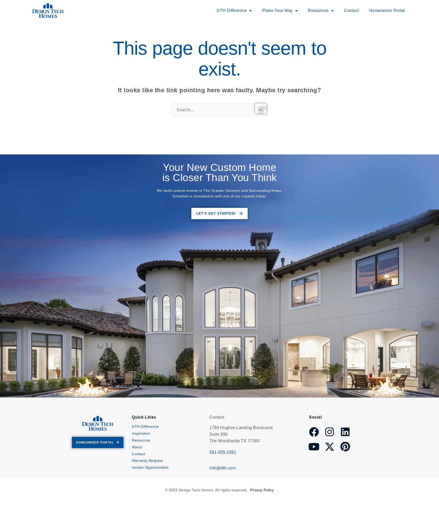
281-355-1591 (222, 452)
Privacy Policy (262, 490)
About (137, 447)
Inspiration (141, 433)
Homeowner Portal (387, 10)
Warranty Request (147, 460)
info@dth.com (222, 468)
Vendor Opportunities (150, 467)
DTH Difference (145, 426)
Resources (141, 440)
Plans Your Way (277, 10)
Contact (351, 10)
